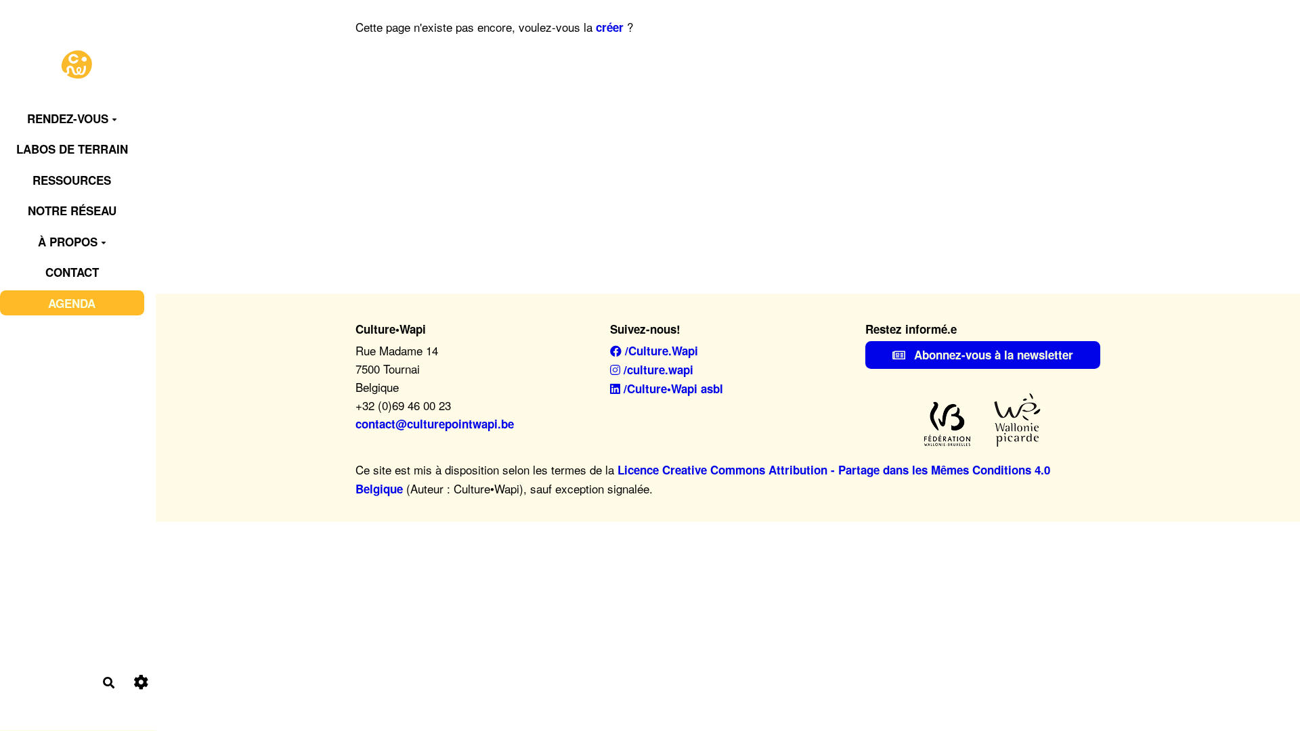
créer (610, 27)
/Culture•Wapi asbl (671, 388)
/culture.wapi (656, 369)
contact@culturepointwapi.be (434, 424)
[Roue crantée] (141, 682)
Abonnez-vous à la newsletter (992, 355)
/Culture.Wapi (660, 350)
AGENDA (71, 303)
